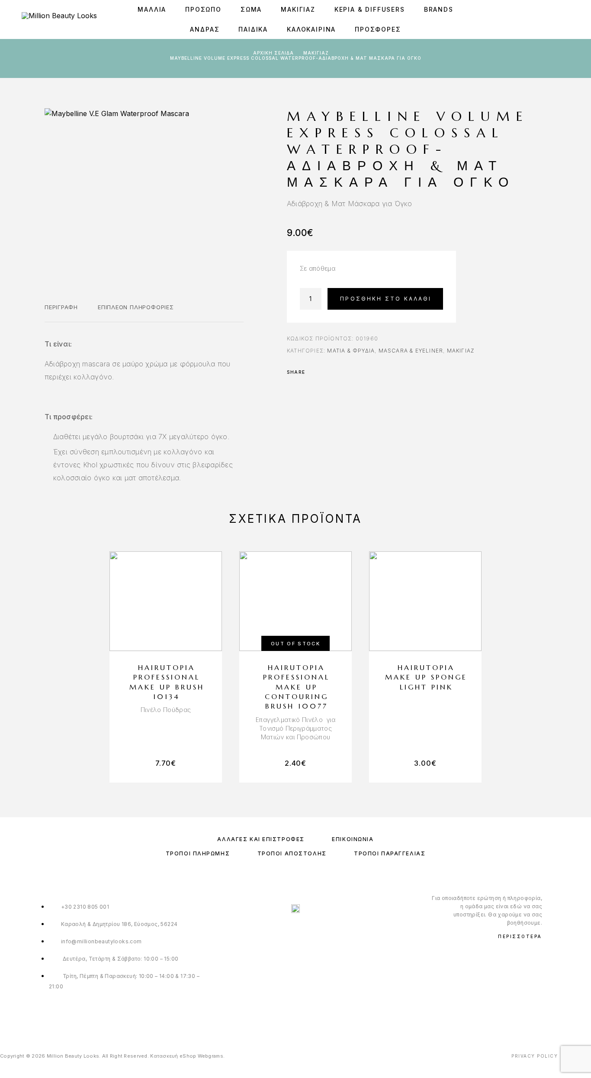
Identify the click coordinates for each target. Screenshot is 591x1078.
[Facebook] (278, 1016)
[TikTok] (313, 1016)
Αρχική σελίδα (273, 52)
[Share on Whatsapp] (348, 372)
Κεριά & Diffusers (369, 9)
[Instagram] (296, 1016)
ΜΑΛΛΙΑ (152, 9)
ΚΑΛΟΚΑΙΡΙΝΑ (311, 29)
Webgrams (210, 1056)
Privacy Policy (534, 1056)
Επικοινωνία (352, 839)
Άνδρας (204, 29)
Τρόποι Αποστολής (292, 853)
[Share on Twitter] (325, 372)
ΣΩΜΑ (251, 9)
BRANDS (438, 9)
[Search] (527, 19)
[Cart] (566, 19)
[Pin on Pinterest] (337, 372)
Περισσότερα (520, 936)
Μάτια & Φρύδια (351, 350)
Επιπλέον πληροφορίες (136, 307)
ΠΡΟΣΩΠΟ (203, 9)
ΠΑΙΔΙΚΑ (253, 29)
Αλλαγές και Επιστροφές (260, 839)
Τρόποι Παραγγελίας (389, 853)
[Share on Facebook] (314, 372)
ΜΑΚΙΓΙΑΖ (298, 9)
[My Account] (546, 19)
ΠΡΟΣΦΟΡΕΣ (378, 29)
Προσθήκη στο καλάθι (385, 298)
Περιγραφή (61, 307)
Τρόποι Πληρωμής (198, 853)
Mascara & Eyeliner (411, 350)
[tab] (61, 312)
